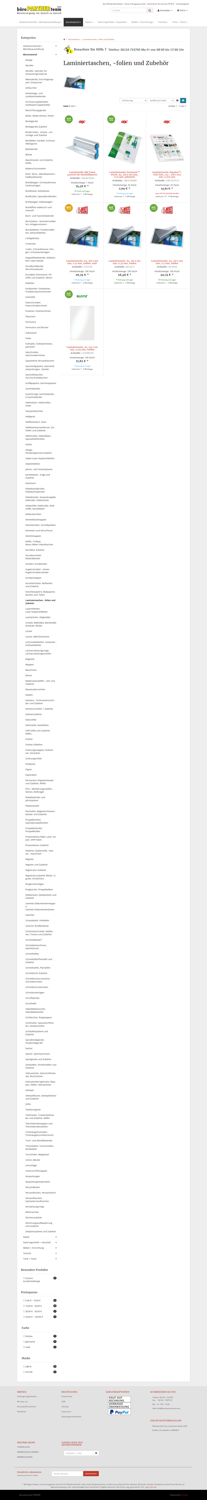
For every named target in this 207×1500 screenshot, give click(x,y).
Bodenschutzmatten (35, 168)
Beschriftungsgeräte (35, 110)
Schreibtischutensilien (36, 987)
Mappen (29, 664)
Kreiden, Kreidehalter (36, 563)
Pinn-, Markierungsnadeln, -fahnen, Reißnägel (39, 790)
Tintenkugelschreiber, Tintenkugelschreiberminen (39, 1133)
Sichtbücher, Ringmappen (38, 1017)
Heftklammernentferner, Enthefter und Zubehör (40, 429)
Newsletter (21, 1411)
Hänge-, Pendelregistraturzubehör (38, 451)
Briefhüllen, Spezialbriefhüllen (41, 196)
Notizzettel (30, 719)
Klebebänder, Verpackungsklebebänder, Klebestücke (40, 499)
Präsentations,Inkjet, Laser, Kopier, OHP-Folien (40, 838)
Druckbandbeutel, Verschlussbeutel (34, 268)
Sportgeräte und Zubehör (38, 1059)
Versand (152, 1487)
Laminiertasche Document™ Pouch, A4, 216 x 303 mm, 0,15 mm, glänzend (124, 174)
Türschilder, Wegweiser (37, 1154)
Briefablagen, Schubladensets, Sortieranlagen (40, 184)
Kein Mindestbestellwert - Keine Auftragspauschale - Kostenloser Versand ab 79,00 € (138, 4)
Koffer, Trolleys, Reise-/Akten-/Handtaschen (39, 543)
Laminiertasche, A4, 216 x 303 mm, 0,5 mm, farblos (167, 262)
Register (29, 859)
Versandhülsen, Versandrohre (40, 1192)
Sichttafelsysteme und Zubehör (36, 1033)
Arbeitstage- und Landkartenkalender (35, 95)
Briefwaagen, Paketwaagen (39, 201)
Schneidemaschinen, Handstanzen (36, 947)
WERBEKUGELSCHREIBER (27, 1452)
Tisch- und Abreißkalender (39, 1140)
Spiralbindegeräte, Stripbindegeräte (34, 1041)
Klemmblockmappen (35, 519)
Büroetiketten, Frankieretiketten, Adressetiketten (40, 231)
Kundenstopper (33, 577)
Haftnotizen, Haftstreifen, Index (38, 404)
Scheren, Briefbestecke (37, 925)
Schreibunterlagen (34, 992)
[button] (177, 100)
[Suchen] (150, 10)
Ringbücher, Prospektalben (39, 889)
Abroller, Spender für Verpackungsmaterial (36, 72)
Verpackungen (32, 1176)
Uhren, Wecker (32, 1159)
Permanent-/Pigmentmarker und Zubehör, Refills (39, 782)
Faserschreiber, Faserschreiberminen (36, 304)
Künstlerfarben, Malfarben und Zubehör (39, 585)
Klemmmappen (33, 536)
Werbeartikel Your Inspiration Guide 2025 (169, 1426)
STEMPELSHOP (23, 1447)
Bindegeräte (31, 121)
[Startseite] (64, 39)
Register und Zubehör (36, 864)
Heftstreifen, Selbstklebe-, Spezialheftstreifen (38, 437)
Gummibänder (32, 388)
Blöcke (28, 154)
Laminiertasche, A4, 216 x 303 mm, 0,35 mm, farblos (124, 262)
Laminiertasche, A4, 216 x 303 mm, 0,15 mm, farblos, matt (82, 262)
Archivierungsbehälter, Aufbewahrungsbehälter (37, 103)
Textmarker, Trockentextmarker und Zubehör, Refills (40, 1117)
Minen (28, 675)
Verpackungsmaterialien (37, 1181)
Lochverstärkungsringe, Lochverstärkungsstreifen (38, 652)
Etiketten (29, 283)
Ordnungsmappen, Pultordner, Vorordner (39, 751)
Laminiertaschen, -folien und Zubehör (40, 602)
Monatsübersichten (35, 689)
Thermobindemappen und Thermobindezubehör (38, 1125)
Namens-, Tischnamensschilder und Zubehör (40, 702)
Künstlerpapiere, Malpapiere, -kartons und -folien (41, 593)
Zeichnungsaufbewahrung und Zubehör (38, 1224)
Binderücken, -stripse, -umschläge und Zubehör (39, 134)
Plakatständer (32, 805)
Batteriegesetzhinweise (71, 1416)
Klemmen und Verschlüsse (39, 530)
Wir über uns (22, 1401)
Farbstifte (30, 297)
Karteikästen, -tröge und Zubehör (37, 476)
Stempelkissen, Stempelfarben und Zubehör (40, 1097)
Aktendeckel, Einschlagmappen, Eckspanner (39, 81)
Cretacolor (30, 243)
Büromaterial (72, 22)
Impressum (66, 1411)
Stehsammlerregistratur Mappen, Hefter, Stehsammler (40, 1083)
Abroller (29, 65)
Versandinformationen (26, 1406)
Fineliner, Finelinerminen (38, 311)
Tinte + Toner (179, 22)
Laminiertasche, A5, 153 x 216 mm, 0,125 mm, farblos (82, 348)
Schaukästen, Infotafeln (37, 920)
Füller (28, 338)
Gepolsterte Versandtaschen (39, 360)
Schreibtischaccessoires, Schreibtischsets (37, 980)
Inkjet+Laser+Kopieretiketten (40, 458)
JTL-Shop (184, 1495)
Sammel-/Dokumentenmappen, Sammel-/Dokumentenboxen (40, 906)
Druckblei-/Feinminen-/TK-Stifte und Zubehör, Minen (38, 276)
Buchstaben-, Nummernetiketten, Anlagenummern (40, 223)
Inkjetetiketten (32, 463)
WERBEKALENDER (24, 1457)
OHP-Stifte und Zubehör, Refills (37, 732)
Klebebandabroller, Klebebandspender (35, 490)
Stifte (28, 1104)
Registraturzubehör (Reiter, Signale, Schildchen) (40, 877)
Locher (28, 631)
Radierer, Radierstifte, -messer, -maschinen (39, 852)
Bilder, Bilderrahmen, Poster (39, 115)
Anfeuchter (31, 87)
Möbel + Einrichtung (142, 22)
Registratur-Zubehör (35, 870)
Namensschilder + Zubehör (39, 708)
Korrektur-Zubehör (35, 549)
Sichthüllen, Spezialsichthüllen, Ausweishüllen (39, 1024)
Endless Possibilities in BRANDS (165, 1430)
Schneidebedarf (33, 939)
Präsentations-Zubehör (37, 845)
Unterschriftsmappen (36, 1170)
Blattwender (31, 149)
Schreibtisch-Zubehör (36, 973)
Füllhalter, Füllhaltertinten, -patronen (39, 345)
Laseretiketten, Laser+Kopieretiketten (36, 610)
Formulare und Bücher (36, 327)
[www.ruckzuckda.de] (44, 10)
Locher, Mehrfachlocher (37, 636)
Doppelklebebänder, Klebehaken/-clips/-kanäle (40, 259)
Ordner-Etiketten (34, 744)
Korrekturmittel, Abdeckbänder (33, 557)
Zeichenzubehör (33, 1217)
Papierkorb (31, 774)
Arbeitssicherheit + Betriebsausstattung (39, 22)
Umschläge (31, 1165)
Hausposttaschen (34, 411)
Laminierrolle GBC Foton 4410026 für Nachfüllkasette (82, 173)
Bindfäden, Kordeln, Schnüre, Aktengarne (40, 142)
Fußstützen (31, 332)
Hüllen (28, 444)
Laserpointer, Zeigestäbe (37, 617)
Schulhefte (30, 1003)
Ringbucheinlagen (34, 884)
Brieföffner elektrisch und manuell (38, 209)
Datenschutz (67, 1396)
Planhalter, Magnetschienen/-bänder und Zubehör (40, 813)
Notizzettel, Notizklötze (37, 725)
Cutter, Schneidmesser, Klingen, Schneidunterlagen (39, 251)
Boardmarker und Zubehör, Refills (39, 161)
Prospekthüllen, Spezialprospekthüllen (36, 821)
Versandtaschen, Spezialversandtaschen (37, 1200)
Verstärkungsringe (34, 1206)
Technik (162, 22)
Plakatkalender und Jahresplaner (35, 799)
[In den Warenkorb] (96, 1453)
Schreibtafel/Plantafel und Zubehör (38, 961)
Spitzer (29, 1048)
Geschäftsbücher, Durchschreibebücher (36, 376)
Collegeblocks (32, 238)
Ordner (29, 739)
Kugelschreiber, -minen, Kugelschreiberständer (37, 571)
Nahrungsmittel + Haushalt (111, 22)
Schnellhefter (32, 953)
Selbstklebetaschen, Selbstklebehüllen (35, 1010)
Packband (30, 764)
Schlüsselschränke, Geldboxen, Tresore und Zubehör (39, 933)
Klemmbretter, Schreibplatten (40, 525)
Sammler (30, 914)
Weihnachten (32, 1212)
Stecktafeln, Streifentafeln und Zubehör (40, 1066)
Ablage (28, 60)
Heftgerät (30, 416)
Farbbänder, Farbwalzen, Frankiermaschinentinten (38, 290)
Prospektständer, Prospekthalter (34, 830)
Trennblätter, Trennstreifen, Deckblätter (39, 1147)
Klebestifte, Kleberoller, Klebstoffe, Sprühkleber (40, 507)
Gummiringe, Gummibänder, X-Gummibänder (40, 396)
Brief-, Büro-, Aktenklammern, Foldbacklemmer (40, 175)
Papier (88, 22)
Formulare (30, 321)
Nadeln (29, 694)
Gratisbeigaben (182, 4)
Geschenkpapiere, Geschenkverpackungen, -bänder (40, 368)
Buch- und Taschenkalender (39, 215)
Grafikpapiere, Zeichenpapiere (40, 383)
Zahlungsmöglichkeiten (27, 1396)
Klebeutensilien (33, 514)
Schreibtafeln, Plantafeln (37, 967)
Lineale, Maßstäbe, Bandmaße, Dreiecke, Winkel (41, 624)
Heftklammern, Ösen (35, 422)
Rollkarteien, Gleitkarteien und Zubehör (40, 896)
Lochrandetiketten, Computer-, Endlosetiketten (40, 644)
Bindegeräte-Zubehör (36, 126)
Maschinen (31, 670)
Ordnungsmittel (33, 758)
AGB (63, 1401)
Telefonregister (33, 1109)
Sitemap (65, 1406)
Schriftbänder (32, 998)
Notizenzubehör (33, 714)
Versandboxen (32, 1187)
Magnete (29, 659)
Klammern (30, 483)
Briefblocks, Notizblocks (37, 190)
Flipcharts (30, 316)
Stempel (29, 1090)
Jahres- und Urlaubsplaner (39, 469)
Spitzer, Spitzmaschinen (37, 1053)
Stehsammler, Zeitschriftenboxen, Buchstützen (40, 1075)
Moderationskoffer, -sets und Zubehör (40, 682)
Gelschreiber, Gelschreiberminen (35, 354)
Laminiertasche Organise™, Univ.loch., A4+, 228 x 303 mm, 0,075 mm (167, 174)
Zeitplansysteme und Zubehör (40, 1231)
